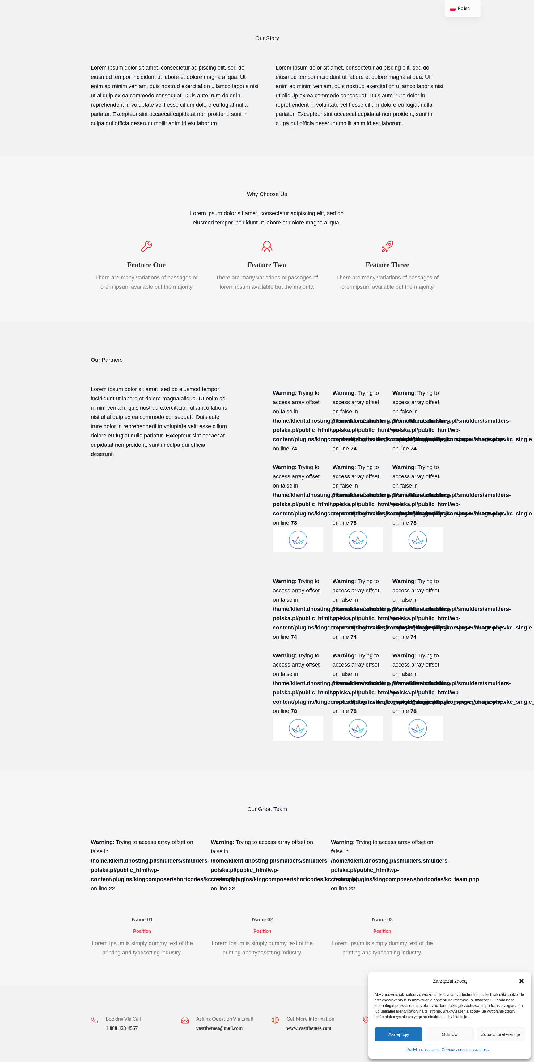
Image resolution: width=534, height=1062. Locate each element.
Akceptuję (398, 1034)
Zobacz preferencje (500, 1034)
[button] (522, 981)
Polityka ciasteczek (423, 1049)
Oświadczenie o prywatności (466, 1049)
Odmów (450, 1034)
